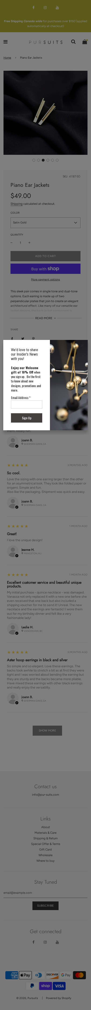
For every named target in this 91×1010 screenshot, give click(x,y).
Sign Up (27, 417)
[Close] (82, 345)
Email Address (21, 397)
